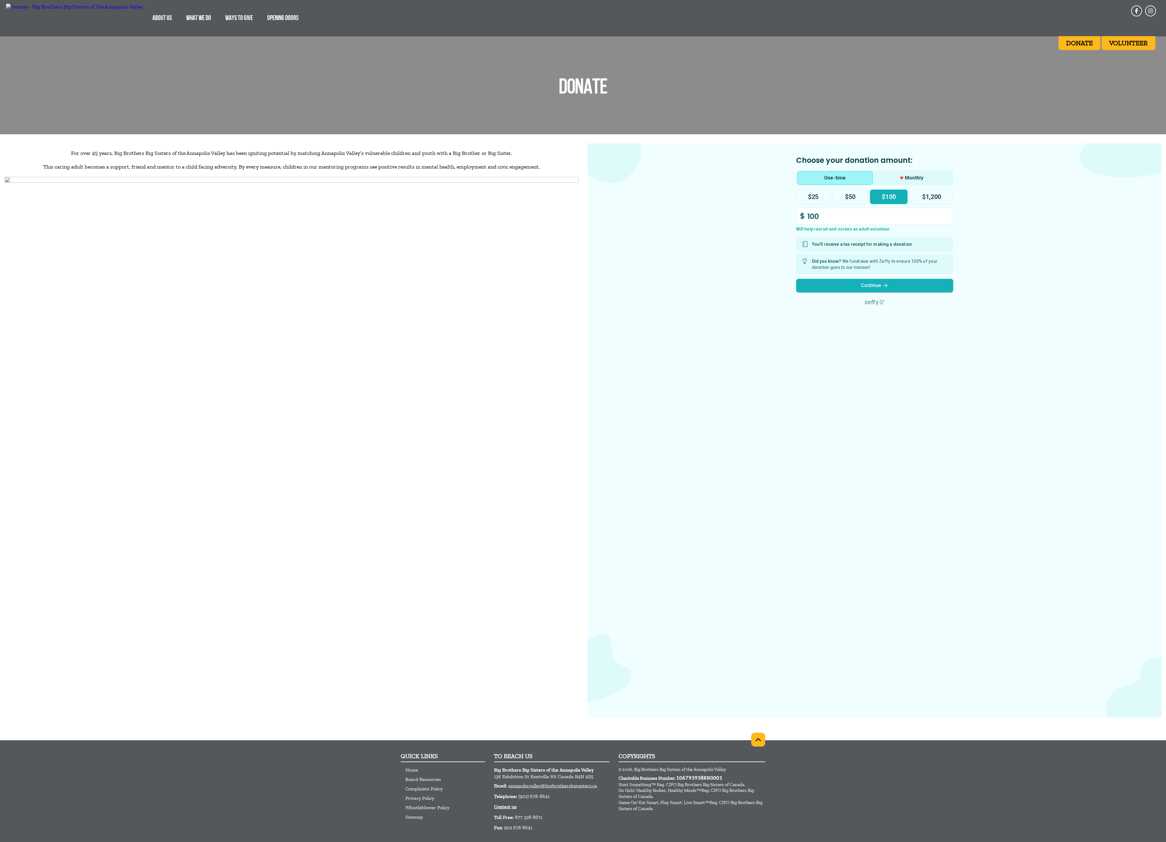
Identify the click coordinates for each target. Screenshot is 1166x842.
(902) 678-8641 (534, 796)
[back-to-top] (758, 740)
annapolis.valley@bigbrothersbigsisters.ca (552, 786)
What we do (198, 18)
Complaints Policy (424, 789)
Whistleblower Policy (427, 807)
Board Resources (423, 779)
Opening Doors (282, 18)
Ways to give (239, 18)
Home (411, 770)
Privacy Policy (419, 798)
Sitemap (414, 817)
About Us (162, 18)
